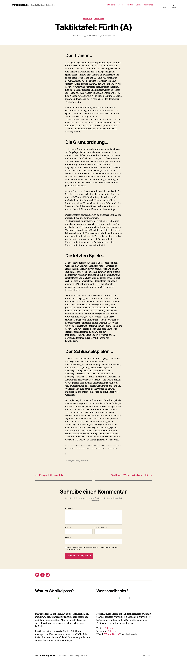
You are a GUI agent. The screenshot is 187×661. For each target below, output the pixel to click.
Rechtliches (148, 5)
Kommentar (70, 508)
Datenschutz (62, 655)
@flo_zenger (111, 628)
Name (68, 528)
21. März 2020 (92, 36)
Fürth (77, 461)
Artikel (120, 5)
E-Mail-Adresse (100, 528)
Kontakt (130, 5)
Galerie (138, 5)
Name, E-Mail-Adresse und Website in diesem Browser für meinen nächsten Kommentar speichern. (92, 548)
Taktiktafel (99, 18)
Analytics (87, 18)
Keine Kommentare (109, 36)
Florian (78, 36)
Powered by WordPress (79, 655)
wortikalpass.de (20, 5)
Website (68, 537)
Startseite (111, 5)
